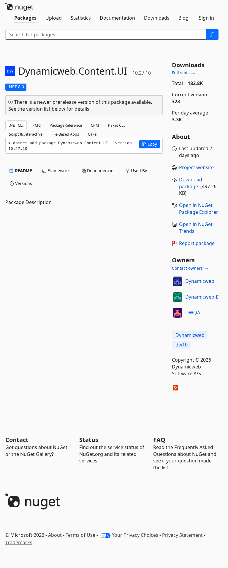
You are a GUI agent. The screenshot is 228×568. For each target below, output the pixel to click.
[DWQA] (177, 312)
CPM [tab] (95, 125)
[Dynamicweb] (177, 281)
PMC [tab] (36, 125)
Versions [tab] (23, 183)
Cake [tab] (92, 134)
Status (88, 440)
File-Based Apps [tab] (65, 134)
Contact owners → (190, 268)
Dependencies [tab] (100, 170)
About (55, 535)
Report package (197, 243)
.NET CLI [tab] (16, 125)
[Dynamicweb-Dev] (177, 297)
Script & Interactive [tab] (25, 134)
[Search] (212, 34)
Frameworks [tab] (59, 170)
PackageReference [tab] (66, 125)
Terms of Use (80, 535)
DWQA (192, 312)
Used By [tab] (138, 170)
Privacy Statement (182, 535)
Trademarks (18, 542)
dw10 (181, 344)
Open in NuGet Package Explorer (198, 208)
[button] (149, 144)
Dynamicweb (199, 281)
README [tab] (23, 170)
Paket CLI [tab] (116, 125)
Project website (196, 167)
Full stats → (183, 73)
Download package (190, 183)
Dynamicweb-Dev (204, 297)
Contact (16, 440)
